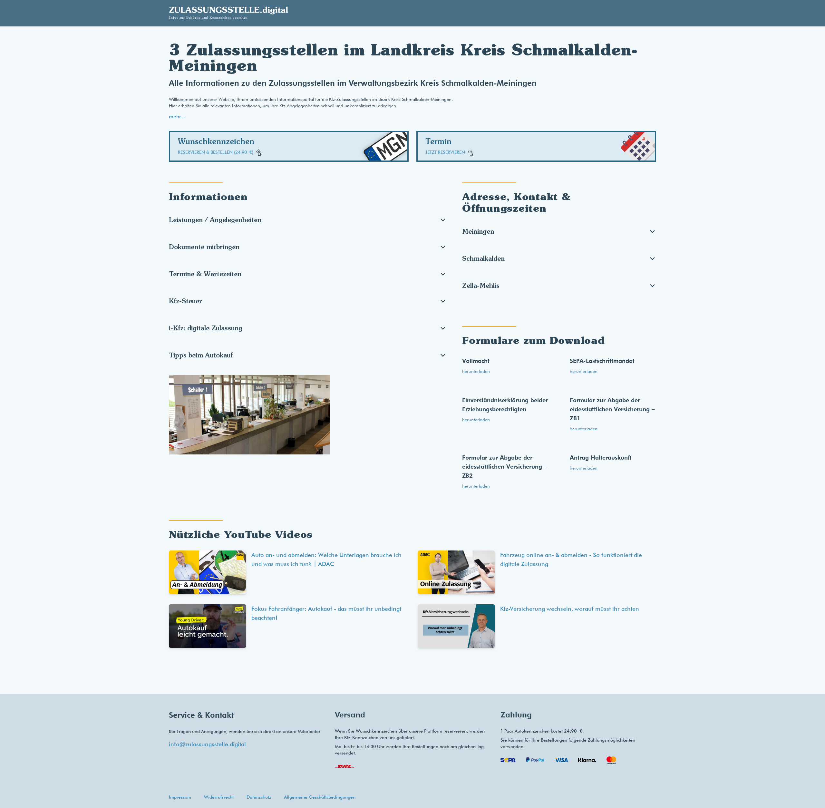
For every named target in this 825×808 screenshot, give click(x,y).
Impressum (180, 797)
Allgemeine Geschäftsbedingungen (319, 797)
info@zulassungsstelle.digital (207, 744)
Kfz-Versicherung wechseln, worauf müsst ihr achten (569, 608)
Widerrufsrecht (219, 797)
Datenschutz (259, 797)
